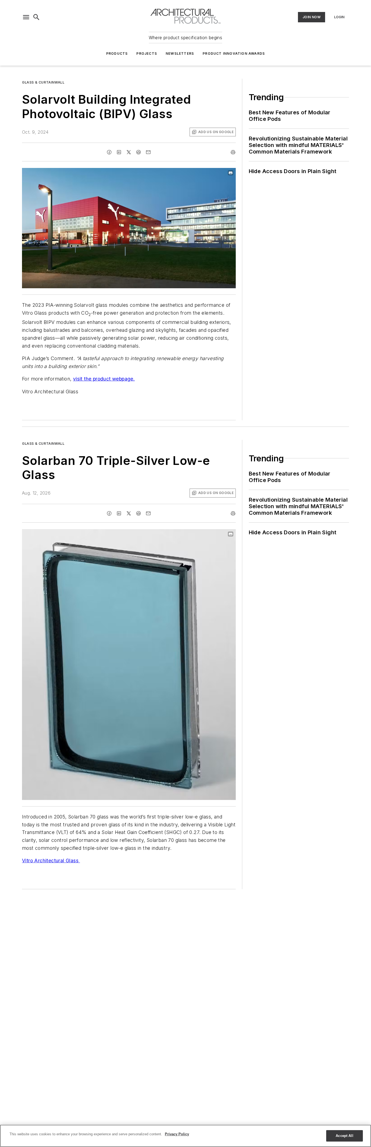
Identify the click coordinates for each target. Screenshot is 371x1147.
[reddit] (138, 152)
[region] (185, 1136)
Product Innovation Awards (234, 53)
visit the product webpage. (104, 379)
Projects (146, 53)
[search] (36, 17)
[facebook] (109, 152)
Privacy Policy (177, 1134)
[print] (233, 152)
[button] (26, 17)
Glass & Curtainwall (43, 82)
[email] (148, 152)
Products (117, 53)
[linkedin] (119, 152)
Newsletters (180, 53)
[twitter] (128, 152)
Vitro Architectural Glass (51, 860)
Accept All (344, 1136)
